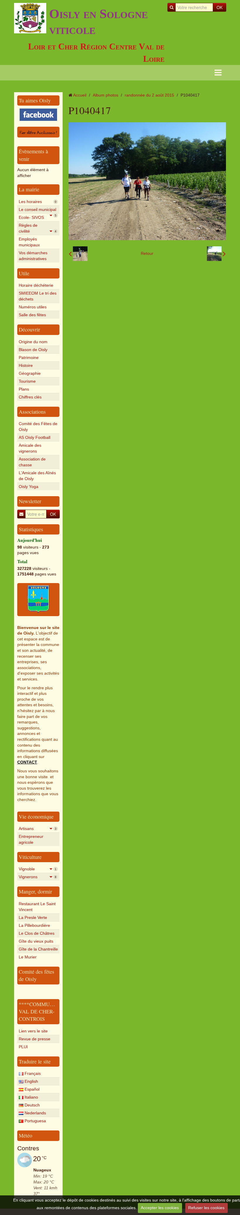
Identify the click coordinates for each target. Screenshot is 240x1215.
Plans (24, 389)
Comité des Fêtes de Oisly (38, 426)
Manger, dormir (35, 891)
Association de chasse (32, 462)
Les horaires (37, 201)
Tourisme (27, 381)
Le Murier (28, 957)
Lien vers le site (33, 1031)
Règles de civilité (37, 228)
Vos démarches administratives (33, 255)
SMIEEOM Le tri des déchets (37, 296)
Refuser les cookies (206, 1207)
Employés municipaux (29, 242)
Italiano (30, 1097)
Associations (32, 411)
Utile (24, 273)
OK (219, 7)
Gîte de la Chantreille (38, 949)
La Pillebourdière (34, 925)
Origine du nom (33, 341)
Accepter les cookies (160, 1207)
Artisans (37, 828)
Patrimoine (29, 357)
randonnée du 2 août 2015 (149, 95)
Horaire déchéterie (36, 285)
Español (31, 1089)
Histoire (26, 365)
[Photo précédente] (78, 253)
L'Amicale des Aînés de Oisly (37, 475)
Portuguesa (34, 1120)
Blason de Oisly (33, 349)
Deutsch (31, 1105)
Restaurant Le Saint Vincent (37, 906)
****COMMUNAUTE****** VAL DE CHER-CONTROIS (51, 1011)
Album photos (105, 95)
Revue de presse (34, 1039)
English (30, 1081)
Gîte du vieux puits (36, 941)
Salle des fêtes (32, 314)
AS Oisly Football (34, 437)
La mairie (29, 189)
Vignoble (37, 869)
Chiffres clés (30, 397)
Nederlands (34, 1113)
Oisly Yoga (28, 486)
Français (32, 1073)
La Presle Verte (33, 917)
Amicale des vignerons (30, 448)
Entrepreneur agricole (31, 839)
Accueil (79, 95)
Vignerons (37, 876)
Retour (147, 253)
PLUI (23, 1046)
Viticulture (30, 856)
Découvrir (29, 329)
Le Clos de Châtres (36, 933)
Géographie (30, 373)
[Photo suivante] (216, 253)
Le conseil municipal (37, 210)
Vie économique (36, 816)
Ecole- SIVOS (37, 218)
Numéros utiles (33, 307)
